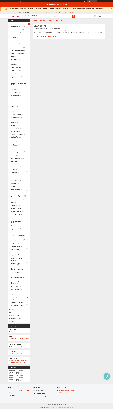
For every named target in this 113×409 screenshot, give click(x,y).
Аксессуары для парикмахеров (15, 250)
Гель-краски (14, 80)
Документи (12, 321)
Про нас (11, 309)
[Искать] (73, 16)
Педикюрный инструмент (14, 36)
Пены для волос (15, 161)
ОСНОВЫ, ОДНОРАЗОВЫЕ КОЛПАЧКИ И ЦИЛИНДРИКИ (18, 136)
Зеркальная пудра (16, 117)
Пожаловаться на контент (51, 407)
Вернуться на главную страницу (46, 36)
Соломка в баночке (16, 208)
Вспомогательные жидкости (15, 105)
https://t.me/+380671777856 (18, 362)
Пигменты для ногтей (16, 192)
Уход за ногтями (15, 229)
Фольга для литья (15, 232)
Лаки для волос (15, 131)
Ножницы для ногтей (16, 158)
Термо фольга (14, 218)
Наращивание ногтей (16, 26)
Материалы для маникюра (15, 173)
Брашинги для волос (16, 148)
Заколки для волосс (16, 199)
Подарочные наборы (16, 29)
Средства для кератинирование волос (17, 268)
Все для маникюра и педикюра (16, 144)
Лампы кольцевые (15, 289)
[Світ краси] (14, 16)
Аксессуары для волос (17, 240)
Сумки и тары (14, 98)
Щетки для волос (15, 183)
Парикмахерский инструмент (15, 264)
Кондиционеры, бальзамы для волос (18, 236)
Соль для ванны (15, 180)
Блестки (13, 56)
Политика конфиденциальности (65, 407)
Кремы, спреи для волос (15, 254)
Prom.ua (64, 404)
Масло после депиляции (17, 50)
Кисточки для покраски (17, 47)
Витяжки (13, 186)
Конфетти (13, 155)
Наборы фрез (14, 125)
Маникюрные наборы (16, 92)
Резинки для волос (16, 205)
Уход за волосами (15, 77)
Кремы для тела (15, 33)
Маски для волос (15, 246)
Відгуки (11, 312)
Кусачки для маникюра (17, 53)
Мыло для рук (14, 43)
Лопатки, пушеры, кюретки (15, 63)
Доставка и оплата (14, 315)
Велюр (12, 73)
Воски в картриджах (16, 114)
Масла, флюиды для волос (16, 273)
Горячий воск (14, 59)
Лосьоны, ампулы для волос (17, 259)
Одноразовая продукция (14, 298)
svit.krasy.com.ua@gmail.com (19, 360)
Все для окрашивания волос (17, 221)
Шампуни (13, 225)
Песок (12, 202)
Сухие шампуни (15, 286)
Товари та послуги (14, 23)
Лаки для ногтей (15, 128)
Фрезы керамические (16, 102)
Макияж (13, 169)
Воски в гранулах (15, 95)
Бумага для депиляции (17, 70)
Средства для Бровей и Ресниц (17, 282)
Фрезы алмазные (15, 67)
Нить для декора (15, 243)
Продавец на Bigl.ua (56, 406)
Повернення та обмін (15, 318)
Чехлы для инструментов (14, 165)
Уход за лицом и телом (17, 305)
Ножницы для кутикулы (17, 141)
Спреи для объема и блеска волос (18, 83)
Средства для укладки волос (17, 110)
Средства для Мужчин (17, 196)
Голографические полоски (15, 88)
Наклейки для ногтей (16, 177)
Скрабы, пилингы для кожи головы (18, 278)
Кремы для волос (15, 40)
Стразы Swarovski (15, 214)
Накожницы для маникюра (15, 121)
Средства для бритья (16, 189)
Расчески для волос (16, 211)
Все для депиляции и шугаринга (16, 293)
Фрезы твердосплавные (17, 152)
